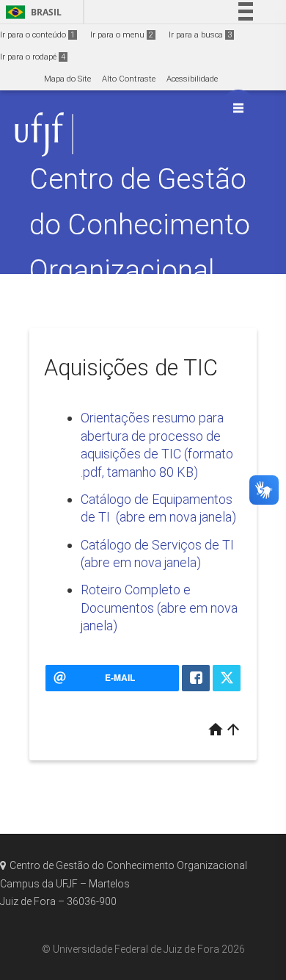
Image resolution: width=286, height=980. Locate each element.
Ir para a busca (200, 35)
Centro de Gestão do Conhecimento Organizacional (139, 224)
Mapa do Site (67, 79)
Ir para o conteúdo (37, 35)
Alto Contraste (128, 79)
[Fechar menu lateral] (238, 108)
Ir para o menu (121, 35)
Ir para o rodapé (32, 57)
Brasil (31, 12)
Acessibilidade (192, 79)
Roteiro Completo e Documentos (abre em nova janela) (159, 607)
